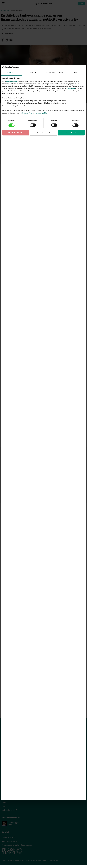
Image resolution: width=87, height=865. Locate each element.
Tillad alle (71, 132)
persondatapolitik (41, 113)
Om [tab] (75, 72)
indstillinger (71, 88)
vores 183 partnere (12, 81)
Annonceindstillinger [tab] (54, 72)
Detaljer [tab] (32, 72)
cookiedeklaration (26, 113)
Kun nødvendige (16, 132)
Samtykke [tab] (11, 72)
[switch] (33, 125)
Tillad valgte (43, 132)
